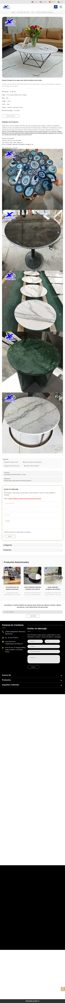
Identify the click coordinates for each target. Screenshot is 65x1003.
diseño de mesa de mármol (32, 466)
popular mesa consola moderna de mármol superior (53, 588)
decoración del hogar (23, 12)
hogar (13, 12)
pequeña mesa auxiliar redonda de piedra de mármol (17, 481)
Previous (3, 577)
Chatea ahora (63, 989)
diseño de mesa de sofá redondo (32, 462)
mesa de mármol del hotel (12, 466)
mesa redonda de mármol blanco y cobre (15, 474)
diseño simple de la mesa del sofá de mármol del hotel (24, 499)
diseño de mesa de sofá (12, 462)
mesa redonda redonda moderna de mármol (12, 588)
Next (61, 577)
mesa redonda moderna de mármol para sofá (32, 588)
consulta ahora (10, 116)
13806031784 (8, 634)
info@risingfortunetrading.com (14, 644)
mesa (32, 12)
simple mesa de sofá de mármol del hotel (13, 125)
